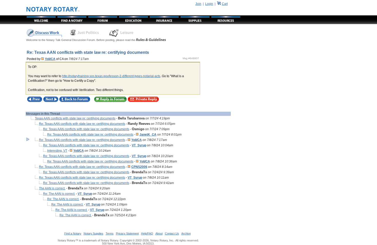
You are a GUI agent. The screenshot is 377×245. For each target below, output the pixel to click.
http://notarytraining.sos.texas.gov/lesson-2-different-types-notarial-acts (111, 76)
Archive (186, 233)
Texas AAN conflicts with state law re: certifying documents (75, 118)
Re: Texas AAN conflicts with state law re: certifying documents (82, 124)
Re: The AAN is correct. (59, 194)
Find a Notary (72, 233)
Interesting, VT (57, 150)
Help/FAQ (147, 233)
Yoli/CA (50, 59)
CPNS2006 (139, 167)
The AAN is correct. (52, 188)
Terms (110, 233)
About (159, 233)
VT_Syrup (139, 145)
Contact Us (172, 233)
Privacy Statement (127, 233)
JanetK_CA (148, 134)
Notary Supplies (93, 233)
